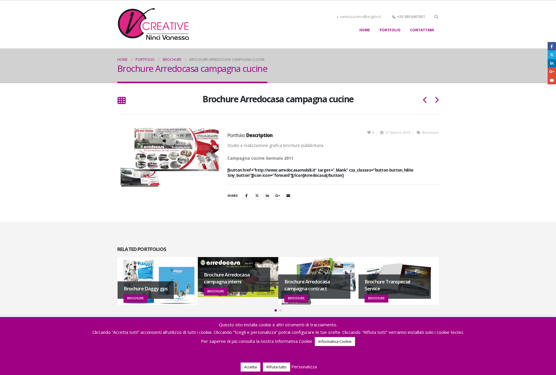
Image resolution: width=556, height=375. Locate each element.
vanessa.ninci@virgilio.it (360, 16)
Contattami (422, 30)
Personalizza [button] (304, 366)
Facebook (246, 196)
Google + (278, 196)
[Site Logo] (153, 25)
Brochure (431, 132)
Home (364, 30)
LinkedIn (267, 196)
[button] (436, 16)
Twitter (257, 196)
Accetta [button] (250, 366)
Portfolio (390, 30)
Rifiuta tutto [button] (276, 366)
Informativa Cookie (335, 341)
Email (288, 196)
